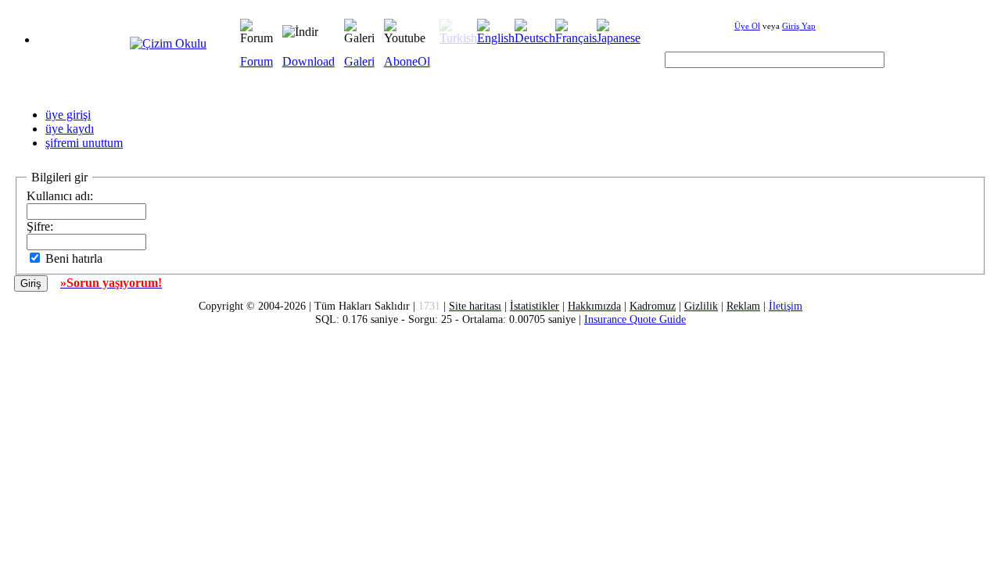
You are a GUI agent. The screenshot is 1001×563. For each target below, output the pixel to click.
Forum (256, 61)
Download (308, 61)
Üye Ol (747, 25)
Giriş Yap (799, 25)
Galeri (359, 61)
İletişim (785, 305)
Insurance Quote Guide (635, 319)
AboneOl (407, 61)
